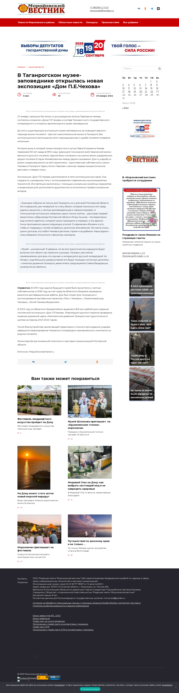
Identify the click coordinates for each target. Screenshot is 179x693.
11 (129, 88)
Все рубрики (130, 22)
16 (157, 88)
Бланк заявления (41, 618)
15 (151, 88)
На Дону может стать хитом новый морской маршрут (35, 495)
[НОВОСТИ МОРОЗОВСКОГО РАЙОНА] (141, 229)
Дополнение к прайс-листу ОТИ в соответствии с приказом (63, 630)
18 (129, 91)
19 (135, 91)
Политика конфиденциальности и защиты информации (61, 606)
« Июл (125, 108)
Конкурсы (92, 22)
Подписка (22, 582)
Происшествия (110, 22)
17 (123, 91)
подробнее (59, 685)
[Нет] (175, 687)
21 (146, 91)
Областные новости (70, 22)
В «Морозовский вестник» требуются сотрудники (139, 179)
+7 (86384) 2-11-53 (99, 7)
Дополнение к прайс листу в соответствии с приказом (60, 624)
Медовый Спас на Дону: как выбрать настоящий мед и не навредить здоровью (86, 485)
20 (140, 91)
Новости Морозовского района (36, 22)
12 (135, 88)
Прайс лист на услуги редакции (49, 621)
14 (146, 88)
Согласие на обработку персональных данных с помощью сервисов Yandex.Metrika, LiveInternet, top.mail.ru (87, 603)
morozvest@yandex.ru (102, 10)
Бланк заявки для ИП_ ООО (47, 616)
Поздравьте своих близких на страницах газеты (141, 236)
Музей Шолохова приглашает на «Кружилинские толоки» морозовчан (89, 424)
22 (151, 91)
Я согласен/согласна (90, 689)
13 (140, 88)
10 (123, 88)
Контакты (22, 579)
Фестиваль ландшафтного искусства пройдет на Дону (35, 421)
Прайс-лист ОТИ (41, 627)
